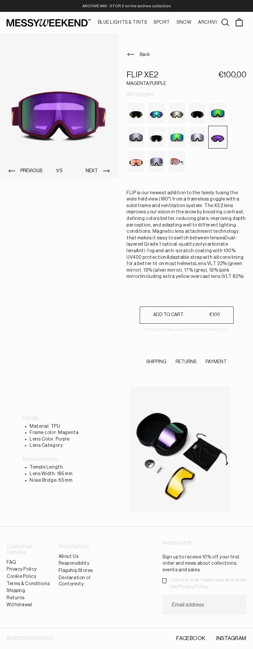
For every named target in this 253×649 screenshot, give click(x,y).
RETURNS (186, 362)
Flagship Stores (76, 570)
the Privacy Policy (189, 586)
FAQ (11, 562)
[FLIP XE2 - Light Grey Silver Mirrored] (197, 137)
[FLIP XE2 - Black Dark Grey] (197, 113)
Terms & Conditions (28, 583)
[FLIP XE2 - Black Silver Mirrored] (136, 137)
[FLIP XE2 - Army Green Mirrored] (156, 113)
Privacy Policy (22, 569)
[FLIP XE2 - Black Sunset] (136, 161)
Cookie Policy (21, 576)
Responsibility (74, 563)
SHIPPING (156, 362)
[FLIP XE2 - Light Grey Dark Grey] (156, 137)
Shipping (16, 590)
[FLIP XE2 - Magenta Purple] (217, 137)
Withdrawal (19, 605)
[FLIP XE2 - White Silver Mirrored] (156, 161)
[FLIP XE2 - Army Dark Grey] (136, 113)
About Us (68, 556)
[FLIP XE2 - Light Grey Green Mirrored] (176, 137)
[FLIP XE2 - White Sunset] (176, 161)
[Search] (225, 22)
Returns (16, 598)
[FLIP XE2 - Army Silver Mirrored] (176, 113)
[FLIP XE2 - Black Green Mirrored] (217, 113)
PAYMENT (216, 362)
